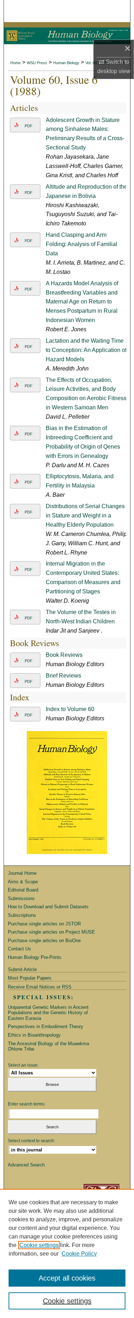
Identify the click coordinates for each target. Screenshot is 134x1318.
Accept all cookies (67, 1278)
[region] (67, 1253)
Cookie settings (39, 1245)
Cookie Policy (79, 1254)
